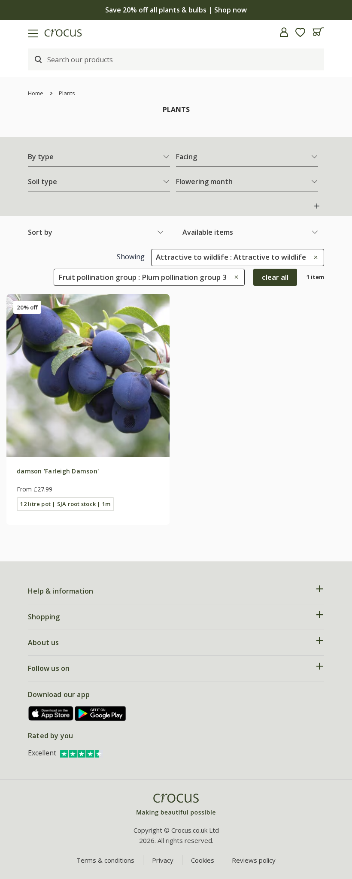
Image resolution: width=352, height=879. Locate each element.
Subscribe (260, 522)
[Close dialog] (332, 368)
